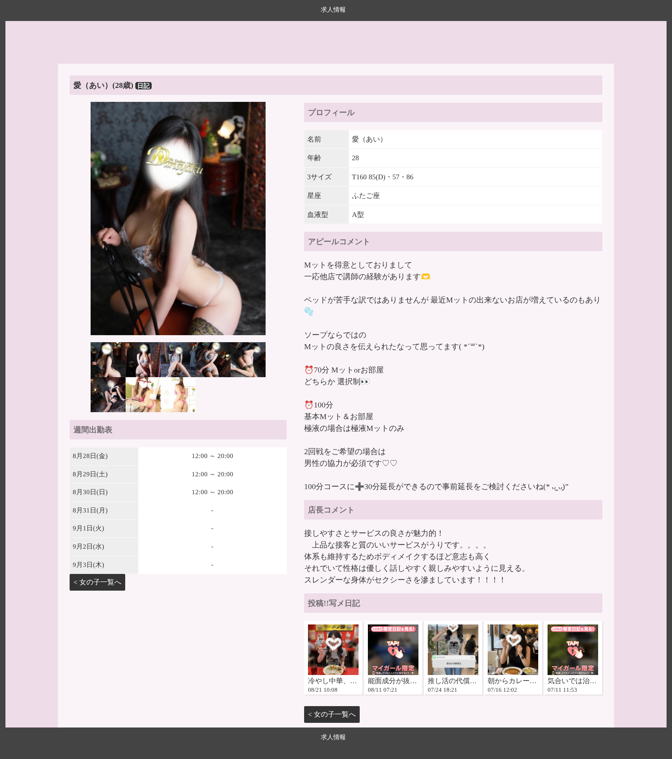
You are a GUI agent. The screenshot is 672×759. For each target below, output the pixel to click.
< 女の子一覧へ (97, 582)
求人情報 (333, 9)
